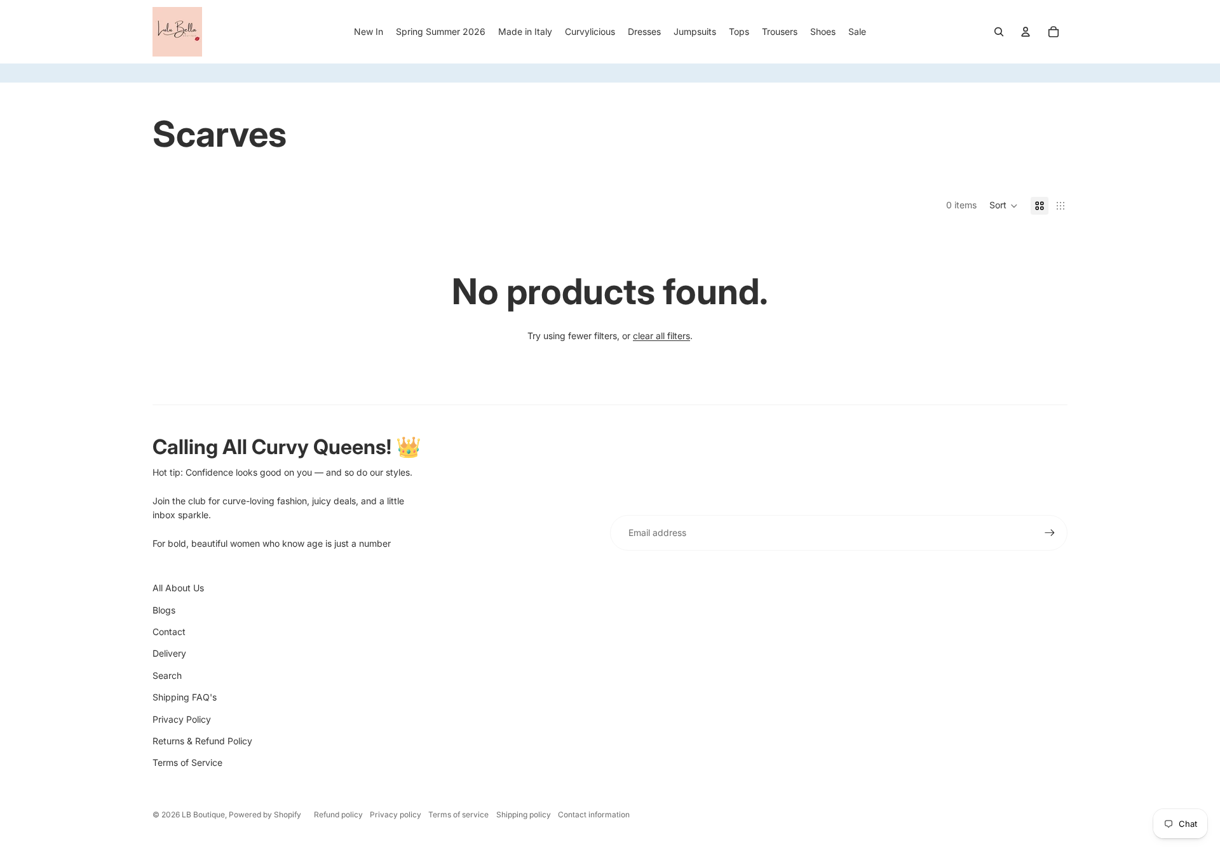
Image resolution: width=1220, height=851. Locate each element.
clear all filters (661, 335)
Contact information (594, 814)
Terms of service (458, 814)
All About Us (178, 587)
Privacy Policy (181, 719)
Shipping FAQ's (184, 697)
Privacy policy (395, 814)
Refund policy (338, 814)
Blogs (163, 610)
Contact (169, 631)
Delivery (169, 653)
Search (167, 675)
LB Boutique (203, 814)
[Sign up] (1050, 533)
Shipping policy (523, 814)
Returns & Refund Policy (202, 740)
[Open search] (999, 32)
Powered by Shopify (265, 814)
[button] (1003, 206)
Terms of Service (187, 762)
